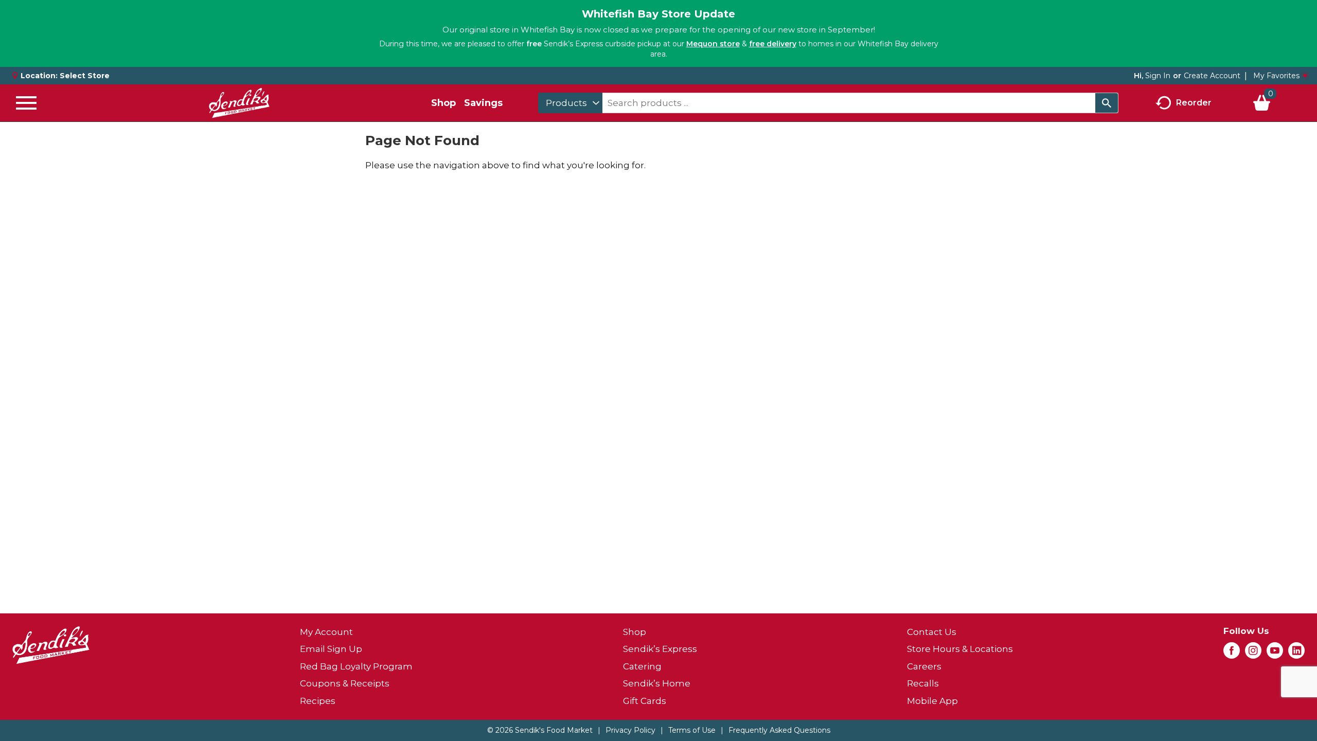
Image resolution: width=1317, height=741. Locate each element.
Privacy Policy (630, 730)
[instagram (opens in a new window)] (1253, 653)
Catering (642, 666)
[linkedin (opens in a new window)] (1296, 653)
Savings (483, 103)
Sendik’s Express (660, 649)
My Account (326, 632)
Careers (924, 666)
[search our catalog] (1106, 103)
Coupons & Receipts (344, 683)
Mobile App (932, 701)
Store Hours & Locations (960, 649)
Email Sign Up (331, 649)
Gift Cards (644, 701)
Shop (443, 103)
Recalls (923, 683)
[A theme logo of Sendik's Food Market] (239, 102)
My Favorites (1276, 75)
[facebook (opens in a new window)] (1231, 653)
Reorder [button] (1194, 102)
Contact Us (931, 632)
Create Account (1212, 75)
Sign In (1157, 75)
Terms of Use (692, 730)
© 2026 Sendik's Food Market (540, 730)
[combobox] (570, 103)
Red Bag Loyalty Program (356, 666)
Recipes (317, 701)
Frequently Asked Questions (779, 730)
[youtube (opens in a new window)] (1275, 653)
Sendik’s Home (656, 683)
